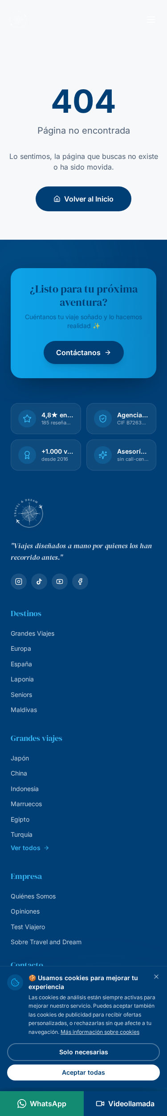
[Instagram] (19, 582)
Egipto (20, 819)
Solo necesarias (83, 1052)
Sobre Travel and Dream (46, 942)
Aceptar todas (83, 1072)
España (21, 664)
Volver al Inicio (89, 198)
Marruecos (26, 803)
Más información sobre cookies (100, 1032)
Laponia (22, 679)
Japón (20, 758)
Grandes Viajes (32, 633)
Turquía (22, 834)
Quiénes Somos (33, 896)
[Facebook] (80, 582)
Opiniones (25, 911)
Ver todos (26, 847)
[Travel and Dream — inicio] (18, 19)
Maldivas (24, 709)
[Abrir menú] (151, 19)
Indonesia (25, 788)
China (19, 773)
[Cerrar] (156, 976)
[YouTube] (60, 582)
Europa (21, 648)
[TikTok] (39, 582)
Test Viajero (28, 926)
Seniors (21, 694)
